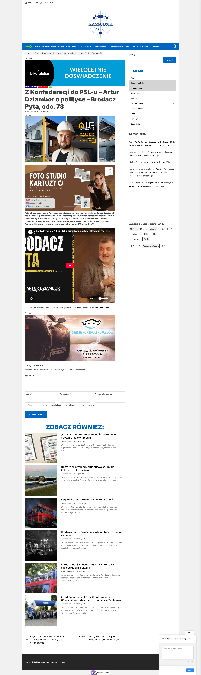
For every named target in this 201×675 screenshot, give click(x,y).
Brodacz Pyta (64, 46)
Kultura (88, 46)
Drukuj (165, 246)
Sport (128, 46)
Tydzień (161, 229)
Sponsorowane (117, 46)
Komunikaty (77, 46)
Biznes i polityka (49, 46)
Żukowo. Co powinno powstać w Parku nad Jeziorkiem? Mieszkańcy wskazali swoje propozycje (151, 172)
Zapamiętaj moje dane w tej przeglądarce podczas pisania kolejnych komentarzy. (61, 405)
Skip (182, 670)
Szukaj (132, 55)
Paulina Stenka (66, 441)
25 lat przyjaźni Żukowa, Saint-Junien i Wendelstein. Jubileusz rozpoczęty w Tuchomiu (91, 598)
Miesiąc (153, 229)
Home (27, 46)
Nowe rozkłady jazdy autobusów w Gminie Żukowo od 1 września (87, 468)
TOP (50, 86)
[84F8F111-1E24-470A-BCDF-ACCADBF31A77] (70, 118)
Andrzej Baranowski (31, 111)
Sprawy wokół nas (140, 46)
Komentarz (30, 376)
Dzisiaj (146, 239)
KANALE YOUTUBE (100, 307)
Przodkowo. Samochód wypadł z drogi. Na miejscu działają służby (87, 566)
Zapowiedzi (155, 46)
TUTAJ (74, 307)
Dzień (169, 229)
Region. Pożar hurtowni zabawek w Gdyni (87, 499)
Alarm (37, 46)
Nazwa (28, 394)
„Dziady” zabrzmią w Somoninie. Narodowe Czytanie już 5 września (88, 436)
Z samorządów (99, 46)
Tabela (134, 229)
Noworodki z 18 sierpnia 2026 (157, 162)
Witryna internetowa (103, 394)
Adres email (65, 394)
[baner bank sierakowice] (70, 316)
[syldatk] (70, 167)
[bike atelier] (75, 61)
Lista (143, 229)
